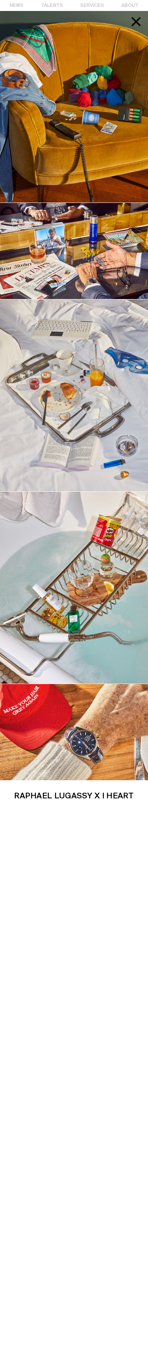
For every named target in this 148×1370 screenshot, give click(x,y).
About (130, 5)
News (16, 5)
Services (92, 5)
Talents (52, 5)
